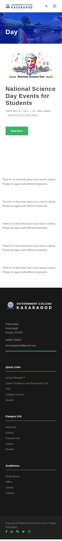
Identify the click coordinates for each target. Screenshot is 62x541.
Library (9, 443)
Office (9, 482)
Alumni (10, 400)
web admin (44, 111)
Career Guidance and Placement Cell (27, 383)
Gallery (10, 432)
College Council (15, 394)
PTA (8, 389)
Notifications (13, 476)
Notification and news (23, 115)
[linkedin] (11, 531)
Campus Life (13, 438)
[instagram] (29, 531)
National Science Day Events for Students (31, 96)
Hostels (10, 449)
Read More (17, 131)
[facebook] (6, 531)
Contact (10, 493)
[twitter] (23, 531)
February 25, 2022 (17, 111)
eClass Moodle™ (15, 377)
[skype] (17, 531)
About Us (11, 427)
